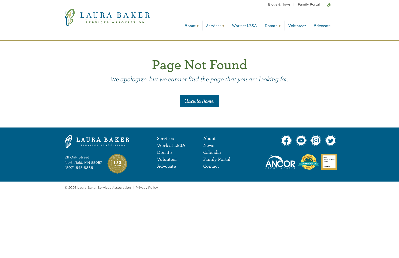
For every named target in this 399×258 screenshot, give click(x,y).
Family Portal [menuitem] (309, 4)
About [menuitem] (190, 25)
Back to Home (199, 101)
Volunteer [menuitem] (297, 25)
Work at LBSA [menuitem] (244, 25)
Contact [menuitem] (211, 166)
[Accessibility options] (328, 4)
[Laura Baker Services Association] (107, 20)
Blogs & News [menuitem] (279, 4)
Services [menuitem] (213, 25)
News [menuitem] (208, 145)
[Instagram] (315, 140)
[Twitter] (330, 140)
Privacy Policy (147, 187)
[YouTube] (301, 140)
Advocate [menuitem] (322, 25)
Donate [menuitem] (271, 25)
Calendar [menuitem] (212, 152)
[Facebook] (286, 140)
